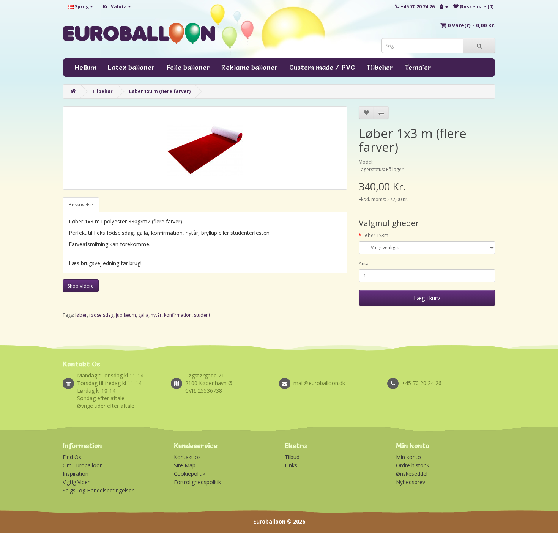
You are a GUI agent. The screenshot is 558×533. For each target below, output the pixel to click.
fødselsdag (101, 315)
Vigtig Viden (77, 482)
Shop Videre (81, 286)
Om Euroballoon (83, 465)
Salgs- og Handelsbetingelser (98, 490)
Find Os (72, 457)
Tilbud (292, 457)
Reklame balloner (249, 67)
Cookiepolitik (189, 473)
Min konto (408, 457)
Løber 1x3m (375, 235)
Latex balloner (131, 67)
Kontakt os (187, 457)
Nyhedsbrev (410, 482)
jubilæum (126, 315)
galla (143, 315)
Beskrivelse (81, 204)
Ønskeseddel (411, 473)
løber (81, 315)
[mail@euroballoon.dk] (333, 375)
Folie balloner (188, 67)
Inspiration (75, 473)
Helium (85, 67)
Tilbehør (379, 67)
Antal (364, 263)
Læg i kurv (427, 298)
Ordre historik (412, 465)
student (202, 315)
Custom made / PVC (322, 67)
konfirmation (178, 315)
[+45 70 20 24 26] (441, 375)
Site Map (184, 465)
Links (291, 465)
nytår (156, 315)
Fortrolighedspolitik (197, 482)
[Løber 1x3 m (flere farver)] (205, 148)
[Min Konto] (444, 6)
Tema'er (418, 67)
